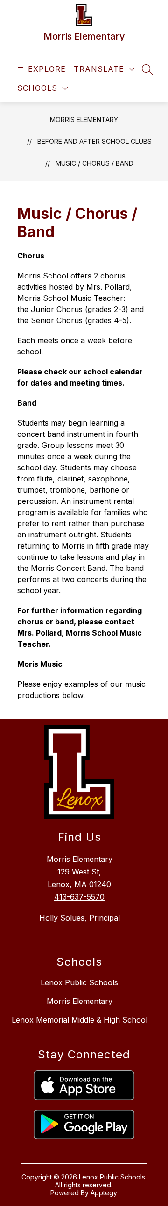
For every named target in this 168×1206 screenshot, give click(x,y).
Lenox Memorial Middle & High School (79, 1019)
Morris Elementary (84, 119)
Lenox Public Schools (79, 982)
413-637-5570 (79, 896)
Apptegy (104, 1193)
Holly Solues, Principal (79, 917)
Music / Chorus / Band (94, 163)
